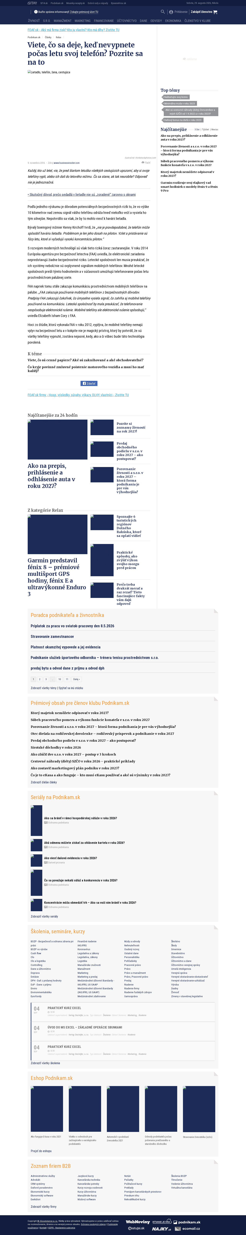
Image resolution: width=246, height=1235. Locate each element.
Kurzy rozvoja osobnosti (90, 1187)
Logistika (82, 960)
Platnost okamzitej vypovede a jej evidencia (66, 647)
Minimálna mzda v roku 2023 (179, 103)
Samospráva (131, 996)
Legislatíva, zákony (88, 957)
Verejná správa (179, 972)
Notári (127, 1175)
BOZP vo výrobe (39, 949)
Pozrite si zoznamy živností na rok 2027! (131, 427)
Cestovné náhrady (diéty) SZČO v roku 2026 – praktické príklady (83, 761)
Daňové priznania (56, 862)
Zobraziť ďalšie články (44, 782)
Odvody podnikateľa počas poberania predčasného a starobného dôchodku (158, 1140)
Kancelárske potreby (88, 1183)
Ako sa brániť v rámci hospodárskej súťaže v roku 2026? (80, 818)
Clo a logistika (38, 960)
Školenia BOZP (179, 1175)
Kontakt (43, 1227)
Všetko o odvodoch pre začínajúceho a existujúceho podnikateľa (82, 1140)
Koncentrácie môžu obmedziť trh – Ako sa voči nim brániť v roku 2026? (90, 902)
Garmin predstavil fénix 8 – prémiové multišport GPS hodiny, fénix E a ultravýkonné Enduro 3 (57, 577)
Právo (127, 968)
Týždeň (205, 129)
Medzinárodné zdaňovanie (92, 996)
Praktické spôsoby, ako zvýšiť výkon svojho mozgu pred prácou (128, 560)
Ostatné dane (131, 953)
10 (59, 679)
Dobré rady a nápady (98, 3)
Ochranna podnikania (58, 822)
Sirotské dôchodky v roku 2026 (56, 747)
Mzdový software (87, 1199)
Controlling (36, 964)
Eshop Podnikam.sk (52, 1078)
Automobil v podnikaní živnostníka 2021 (118, 1138)
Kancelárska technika (89, 1179)
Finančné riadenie (87, 941)
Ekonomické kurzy (40, 1191)
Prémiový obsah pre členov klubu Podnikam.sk (80, 703)
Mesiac (214, 129)
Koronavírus (84, 949)
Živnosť (34, 21)
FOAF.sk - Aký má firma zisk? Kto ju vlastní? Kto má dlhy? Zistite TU (73, 30)
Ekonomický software (42, 1195)
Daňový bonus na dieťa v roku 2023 (182, 120)
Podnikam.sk (57, 3)
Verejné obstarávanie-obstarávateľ (189, 976)
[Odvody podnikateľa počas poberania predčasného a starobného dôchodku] (161, 1109)
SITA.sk (44, 3)
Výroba (175, 984)
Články (48, 37)
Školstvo (175, 941)
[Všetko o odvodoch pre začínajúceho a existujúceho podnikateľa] (85, 1109)
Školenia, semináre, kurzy (58, 931)
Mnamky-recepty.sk (75, 3)
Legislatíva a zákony (88, 953)
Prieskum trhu (131, 1195)
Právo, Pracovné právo (136, 976)
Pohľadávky (130, 960)
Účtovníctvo (127, 21)
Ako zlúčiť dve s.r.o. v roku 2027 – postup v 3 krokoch (73, 754)
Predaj (127, 980)
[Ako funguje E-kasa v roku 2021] (47, 1109)
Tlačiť (147, 162)
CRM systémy (38, 1183)
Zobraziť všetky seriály (44, 916)
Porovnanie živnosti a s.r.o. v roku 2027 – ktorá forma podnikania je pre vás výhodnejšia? (189, 150)
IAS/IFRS (82, 945)
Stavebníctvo (178, 953)
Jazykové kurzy (86, 1175)
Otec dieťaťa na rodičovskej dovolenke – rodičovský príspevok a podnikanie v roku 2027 (102, 734)
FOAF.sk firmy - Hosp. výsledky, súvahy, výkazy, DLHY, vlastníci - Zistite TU (78, 395)
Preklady (129, 1187)
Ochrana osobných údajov (93, 1224)
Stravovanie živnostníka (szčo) (197, 1137)
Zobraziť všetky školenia (45, 1063)
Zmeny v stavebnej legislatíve (187, 996)
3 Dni (197, 129)
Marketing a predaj (87, 976)
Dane (143, 21)
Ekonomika (173, 21)
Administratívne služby (43, 1175)
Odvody (156, 21)
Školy (174, 945)
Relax (58, 37)
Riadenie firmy (131, 988)
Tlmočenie (176, 1179)
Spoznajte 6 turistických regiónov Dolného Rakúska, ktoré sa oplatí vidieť (129, 526)
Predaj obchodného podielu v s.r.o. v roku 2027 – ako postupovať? (130, 451)
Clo (32, 957)
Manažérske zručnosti (89, 964)
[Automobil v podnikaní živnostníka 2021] (123, 1109)
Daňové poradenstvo (42, 1187)
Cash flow (36, 953)
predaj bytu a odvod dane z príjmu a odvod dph (67, 668)
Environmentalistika (41, 992)
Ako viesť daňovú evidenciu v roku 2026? (70, 858)
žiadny (174, 988)
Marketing (83, 21)
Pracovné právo (132, 964)
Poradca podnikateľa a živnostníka (67, 615)
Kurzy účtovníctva (87, 1191)
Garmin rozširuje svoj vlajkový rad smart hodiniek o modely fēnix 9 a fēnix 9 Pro (189, 186)
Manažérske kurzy (87, 1195)
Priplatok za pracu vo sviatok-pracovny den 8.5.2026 (72, 626)
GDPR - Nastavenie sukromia (61, 1227)
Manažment (62, 21)
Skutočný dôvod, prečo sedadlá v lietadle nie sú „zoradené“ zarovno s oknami (83, 195)
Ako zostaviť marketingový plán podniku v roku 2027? (75, 768)
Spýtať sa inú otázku (71, 688)
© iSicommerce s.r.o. (47, 1221)
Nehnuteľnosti (131, 945)
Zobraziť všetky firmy (44, 1207)
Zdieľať (90, 383)
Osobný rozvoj (131, 949)
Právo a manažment (135, 972)
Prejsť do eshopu (41, 1151)
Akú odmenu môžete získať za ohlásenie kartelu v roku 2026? (84, 843)
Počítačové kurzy (133, 1183)
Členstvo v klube (197, 21)
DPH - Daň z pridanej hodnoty (46, 980)
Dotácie (35, 976)
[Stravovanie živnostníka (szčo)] (199, 1109)
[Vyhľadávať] (163, 12)
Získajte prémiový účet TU (84, 12)
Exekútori (35, 1199)
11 (67, 679)
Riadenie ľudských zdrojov (138, 992)
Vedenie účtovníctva (182, 1183)
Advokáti (35, 1179)
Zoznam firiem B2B (51, 1166)
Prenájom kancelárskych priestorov (142, 1191)
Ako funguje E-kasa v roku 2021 (46, 1136)
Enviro (34, 988)
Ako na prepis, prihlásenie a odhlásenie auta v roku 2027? (51, 475)
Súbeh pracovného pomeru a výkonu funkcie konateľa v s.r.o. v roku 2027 (90, 720)
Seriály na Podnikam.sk (55, 797)
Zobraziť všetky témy (44, 688)
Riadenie (129, 984)
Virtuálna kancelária (181, 1187)
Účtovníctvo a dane (181, 960)
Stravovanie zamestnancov (52, 636)
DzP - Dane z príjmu (41, 984)
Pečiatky (128, 1179)
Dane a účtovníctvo (41, 968)
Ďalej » (76, 679)
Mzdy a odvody (132, 941)
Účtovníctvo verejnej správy (185, 964)
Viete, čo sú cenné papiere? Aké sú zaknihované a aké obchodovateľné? (85, 360)
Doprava (35, 972)
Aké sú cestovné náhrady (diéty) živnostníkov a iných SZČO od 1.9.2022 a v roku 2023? (190, 111)
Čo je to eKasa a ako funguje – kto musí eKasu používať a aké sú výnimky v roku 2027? (100, 775)
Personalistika (131, 957)
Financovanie (104, 21)
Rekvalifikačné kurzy (134, 1199)
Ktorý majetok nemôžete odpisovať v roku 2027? (70, 713)
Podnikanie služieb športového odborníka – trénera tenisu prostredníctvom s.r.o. (95, 657)
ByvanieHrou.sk (118, 3)
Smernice (176, 949)
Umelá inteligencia (181, 968)
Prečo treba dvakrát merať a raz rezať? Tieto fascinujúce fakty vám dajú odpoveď (131, 594)
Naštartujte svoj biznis (176, 96)
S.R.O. (47, 21)
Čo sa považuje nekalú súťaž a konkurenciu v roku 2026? (80, 880)
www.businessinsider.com (67, 162)
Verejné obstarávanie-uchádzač (188, 980)
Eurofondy (36, 996)
